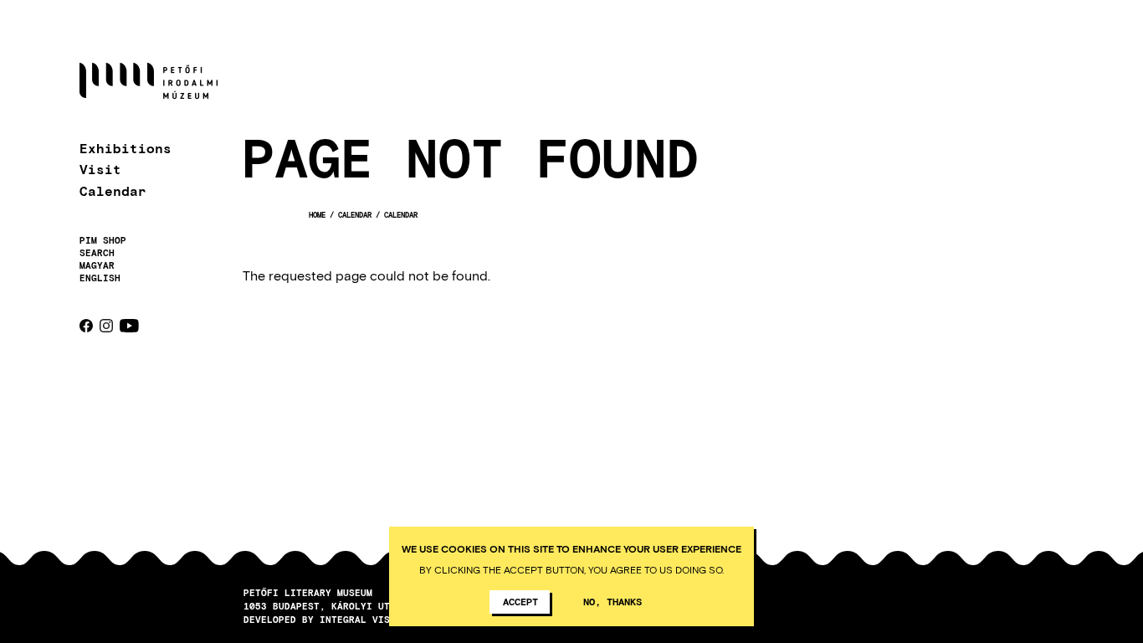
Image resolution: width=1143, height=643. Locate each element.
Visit (100, 169)
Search (97, 253)
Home (317, 214)
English (99, 277)
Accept (520, 601)
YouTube (129, 325)
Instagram (106, 325)
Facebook (86, 325)
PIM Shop (102, 240)
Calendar (112, 190)
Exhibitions (125, 148)
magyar (97, 265)
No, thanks (612, 601)
